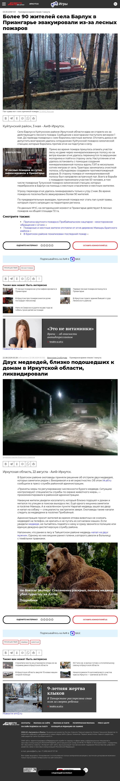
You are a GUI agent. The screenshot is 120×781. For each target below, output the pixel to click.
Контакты (25, 723)
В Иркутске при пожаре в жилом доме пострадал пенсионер (32, 299)
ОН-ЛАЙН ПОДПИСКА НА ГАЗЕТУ (34, 726)
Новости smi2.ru (12, 349)
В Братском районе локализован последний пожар (55, 234)
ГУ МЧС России (46, 111)
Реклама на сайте (42, 723)
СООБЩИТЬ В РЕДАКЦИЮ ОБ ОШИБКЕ (67, 726)
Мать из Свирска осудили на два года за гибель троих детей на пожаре (33, 309)
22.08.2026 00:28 (10, 358)
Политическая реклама (84, 723)
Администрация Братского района (19, 457)
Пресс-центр (103, 723)
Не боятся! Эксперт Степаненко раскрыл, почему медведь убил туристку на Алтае (67, 592)
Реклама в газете (61, 723)
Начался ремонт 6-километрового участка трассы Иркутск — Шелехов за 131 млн (92, 673)
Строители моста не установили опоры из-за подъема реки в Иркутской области (36, 664)
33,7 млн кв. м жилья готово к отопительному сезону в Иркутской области (93, 664)
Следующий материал (62, 773)
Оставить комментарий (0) (95, 245)
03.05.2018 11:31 (9, 12)
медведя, (34, 524)
